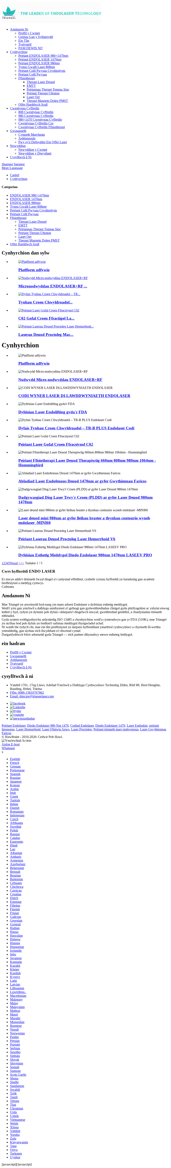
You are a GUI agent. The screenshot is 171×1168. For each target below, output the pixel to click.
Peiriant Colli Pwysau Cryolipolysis (41, 70)
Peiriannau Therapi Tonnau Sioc (48, 89)
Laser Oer (33, 97)
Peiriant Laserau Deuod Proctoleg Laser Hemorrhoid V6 (66, 539)
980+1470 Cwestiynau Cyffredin (40, 119)
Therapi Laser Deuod (41, 82)
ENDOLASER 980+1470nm (29, 195)
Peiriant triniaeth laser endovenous (115, 729)
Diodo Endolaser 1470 (110, 725)
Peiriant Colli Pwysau (32, 74)
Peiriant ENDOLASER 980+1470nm (43, 55)
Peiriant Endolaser (13, 725)
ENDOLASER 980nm (25, 203)
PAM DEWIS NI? (30, 48)
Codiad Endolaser (82, 725)
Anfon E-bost (11, 744)
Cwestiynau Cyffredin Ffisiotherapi (41, 127)
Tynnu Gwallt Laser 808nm (36, 67)
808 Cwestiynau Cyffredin (35, 112)
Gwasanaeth (18, 131)
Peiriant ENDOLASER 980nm (39, 63)
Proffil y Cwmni (29, 33)
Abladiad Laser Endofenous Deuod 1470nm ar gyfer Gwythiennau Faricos (82, 481)
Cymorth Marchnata (31, 134)
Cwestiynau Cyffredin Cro (35, 123)
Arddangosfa (26, 138)
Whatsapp (8, 748)
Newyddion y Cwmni (32, 149)
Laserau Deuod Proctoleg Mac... (45, 334)
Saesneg (19, 164)
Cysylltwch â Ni (20, 157)
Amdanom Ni (19, 29)
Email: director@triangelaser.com (32, 696)
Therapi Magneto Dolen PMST (47, 101)
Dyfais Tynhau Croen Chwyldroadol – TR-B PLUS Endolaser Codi (76, 428)
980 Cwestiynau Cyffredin (35, 116)
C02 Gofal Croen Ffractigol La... (46, 318)
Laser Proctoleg (81, 729)
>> (22, 563)
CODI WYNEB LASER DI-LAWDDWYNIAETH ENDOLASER (74, 396)
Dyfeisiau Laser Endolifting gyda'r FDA (52, 412)
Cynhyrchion (18, 52)
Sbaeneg (7, 164)
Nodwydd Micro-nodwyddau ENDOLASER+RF (60, 379)
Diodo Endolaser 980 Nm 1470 (48, 725)
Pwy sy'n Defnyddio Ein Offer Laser (42, 142)
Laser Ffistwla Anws (55, 729)
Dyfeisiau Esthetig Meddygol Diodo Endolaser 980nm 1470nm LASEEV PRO (85, 555)
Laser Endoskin (137, 725)
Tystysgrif (24, 44)
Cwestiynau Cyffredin (24, 108)
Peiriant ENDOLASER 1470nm (39, 59)
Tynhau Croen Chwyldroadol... (45, 302)
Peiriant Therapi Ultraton (43, 93)
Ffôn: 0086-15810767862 (27, 692)
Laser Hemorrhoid (28, 729)
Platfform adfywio (34, 270)
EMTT (31, 85)
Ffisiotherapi (26, 78)
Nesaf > (15, 563)
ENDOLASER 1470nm (26, 199)
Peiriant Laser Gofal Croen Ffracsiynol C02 (55, 444)
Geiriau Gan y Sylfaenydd (35, 37)
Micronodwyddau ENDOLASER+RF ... (52, 286)
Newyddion (18, 146)
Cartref (14, 175)
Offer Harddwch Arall (33, 104)
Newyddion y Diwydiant (34, 153)
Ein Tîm (23, 40)
